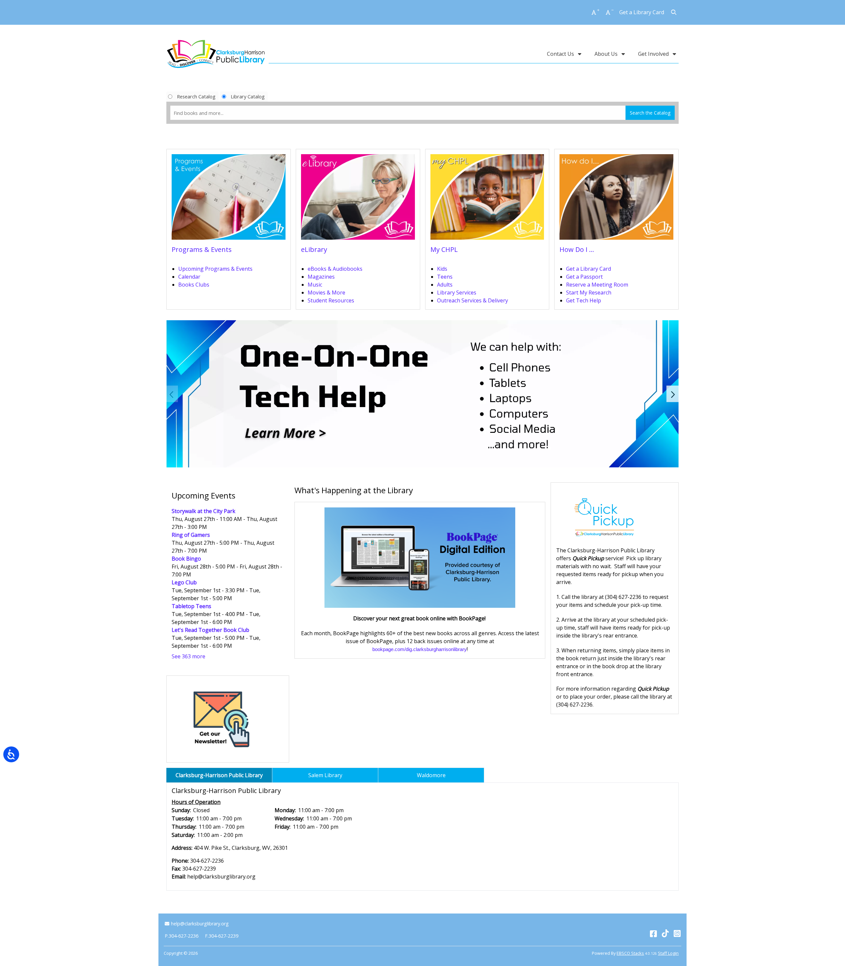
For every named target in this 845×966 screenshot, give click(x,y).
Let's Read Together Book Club (210, 630)
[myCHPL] (487, 199)
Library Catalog (248, 96)
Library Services (456, 292)
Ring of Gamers (191, 534)
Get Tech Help (583, 300)
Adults (445, 284)
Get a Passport (584, 276)
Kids (442, 268)
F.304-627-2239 (221, 936)
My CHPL (444, 249)
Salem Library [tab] (325, 775)
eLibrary (314, 249)
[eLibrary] (358, 199)
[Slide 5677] (422, 393)
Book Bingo (186, 558)
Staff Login (668, 953)
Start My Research (588, 292)
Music (315, 284)
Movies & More (326, 292)
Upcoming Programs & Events (215, 268)
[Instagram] (677, 933)
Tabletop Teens (191, 606)
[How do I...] (616, 199)
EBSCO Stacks (630, 953)
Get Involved (654, 53)
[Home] (215, 53)
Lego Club (184, 582)
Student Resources (331, 300)
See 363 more (188, 656)
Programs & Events (202, 249)
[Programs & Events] (229, 199)
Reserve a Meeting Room (597, 284)
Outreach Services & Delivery (472, 300)
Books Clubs (193, 284)
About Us (606, 53)
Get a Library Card (641, 12)
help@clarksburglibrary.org (200, 923)
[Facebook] (653, 933)
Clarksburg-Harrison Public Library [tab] (219, 775)
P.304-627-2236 (181, 936)
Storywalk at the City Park (203, 511)
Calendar (189, 276)
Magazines (321, 276)
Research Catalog (196, 96)
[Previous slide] (172, 393)
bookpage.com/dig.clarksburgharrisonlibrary (419, 649)
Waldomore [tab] (431, 775)
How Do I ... (576, 249)
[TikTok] (665, 933)
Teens (445, 276)
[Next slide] (673, 393)
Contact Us (561, 53)
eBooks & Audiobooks (335, 268)
